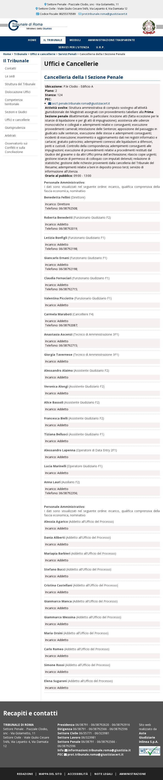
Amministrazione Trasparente (111, 40)
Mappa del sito (50, 774)
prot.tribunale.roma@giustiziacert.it (104, 14)
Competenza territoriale (13, 102)
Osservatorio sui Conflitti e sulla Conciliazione (16, 147)
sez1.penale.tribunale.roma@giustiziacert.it (81, 103)
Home (32, 40)
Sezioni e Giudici (16, 112)
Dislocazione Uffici (17, 92)
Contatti (10, 68)
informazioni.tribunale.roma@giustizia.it (99, 750)
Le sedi (10, 76)
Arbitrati (10, 135)
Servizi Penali (67, 54)
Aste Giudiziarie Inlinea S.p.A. (148, 737)
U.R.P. (100, 47)
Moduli (75, 40)
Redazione (25, 774)
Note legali (103, 774)
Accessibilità (78, 774)
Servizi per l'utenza (73, 47)
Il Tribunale (53, 40)
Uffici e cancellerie (42, 54)
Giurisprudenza (15, 128)
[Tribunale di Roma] (34, 26)
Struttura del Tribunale (20, 84)
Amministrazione (132, 774)
